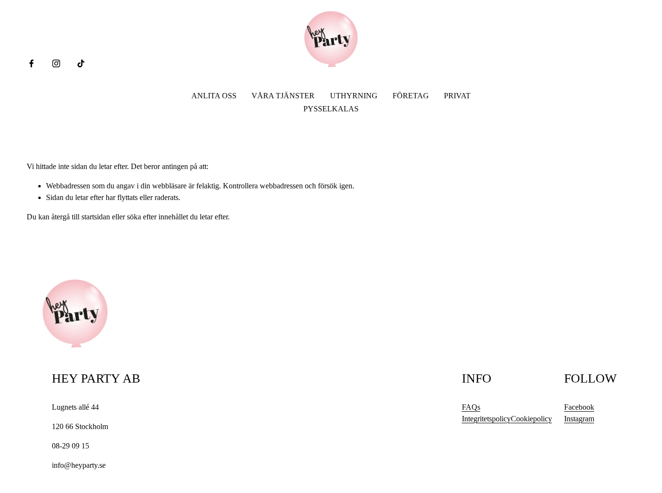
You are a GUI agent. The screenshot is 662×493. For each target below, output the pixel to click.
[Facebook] (31, 63)
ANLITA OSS (213, 96)
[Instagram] (56, 63)
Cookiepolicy (531, 419)
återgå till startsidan (80, 217)
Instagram (579, 419)
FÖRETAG (411, 96)
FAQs (471, 407)
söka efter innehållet (157, 217)
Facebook (579, 407)
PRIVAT (457, 96)
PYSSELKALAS (331, 109)
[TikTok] (81, 63)
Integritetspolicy (486, 419)
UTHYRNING (354, 96)
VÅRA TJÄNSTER (283, 96)
